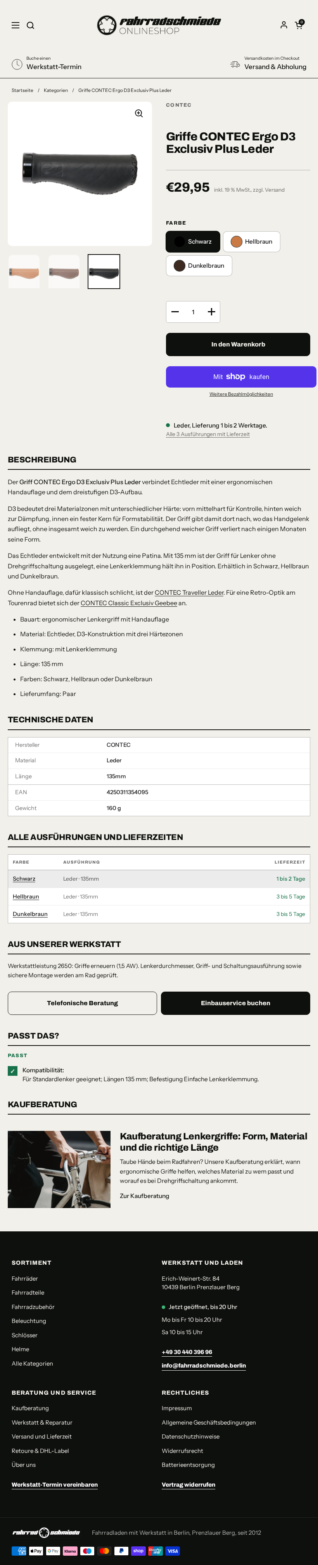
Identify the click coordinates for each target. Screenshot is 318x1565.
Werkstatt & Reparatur (42, 1422)
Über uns (24, 1464)
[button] (298, 25)
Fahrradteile (28, 1292)
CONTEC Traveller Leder (189, 592)
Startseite (22, 90)
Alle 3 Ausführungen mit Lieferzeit (208, 434)
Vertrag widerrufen (188, 1485)
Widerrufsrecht (182, 1450)
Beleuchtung (29, 1320)
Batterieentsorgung (188, 1464)
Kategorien (56, 90)
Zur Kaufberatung (144, 1196)
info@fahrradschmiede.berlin (204, 1365)
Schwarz (24, 878)
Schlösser (25, 1335)
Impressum (177, 1408)
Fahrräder (25, 1278)
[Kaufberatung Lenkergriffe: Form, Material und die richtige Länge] (59, 1169)
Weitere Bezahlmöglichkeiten (241, 394)
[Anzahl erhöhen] (211, 311)
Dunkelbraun (30, 914)
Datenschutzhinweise (190, 1436)
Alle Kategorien (32, 1363)
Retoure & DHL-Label (40, 1450)
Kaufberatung (30, 1408)
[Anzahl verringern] (174, 311)
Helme (20, 1349)
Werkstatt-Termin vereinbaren (55, 1485)
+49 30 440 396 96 (187, 1352)
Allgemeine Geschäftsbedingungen (209, 1422)
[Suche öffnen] (30, 25)
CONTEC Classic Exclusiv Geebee (129, 603)
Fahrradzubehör (33, 1307)
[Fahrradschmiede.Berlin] (159, 25)
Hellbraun (26, 896)
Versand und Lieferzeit (42, 1436)
